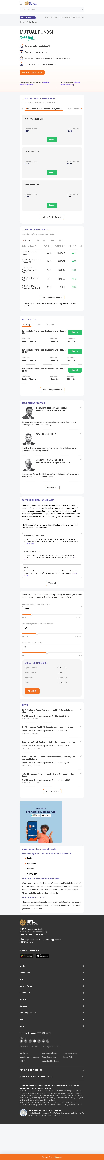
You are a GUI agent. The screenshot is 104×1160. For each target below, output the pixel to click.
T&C (34, 591)
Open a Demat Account (52, 584)
